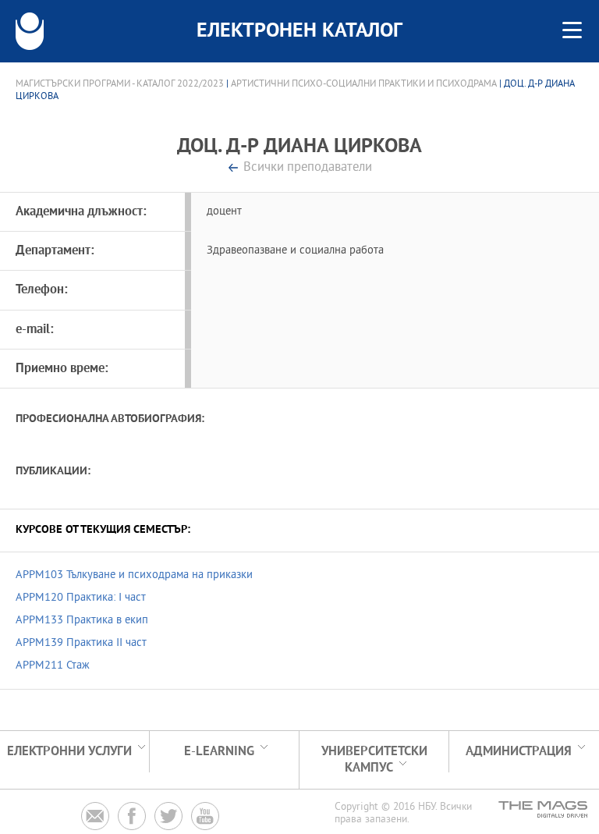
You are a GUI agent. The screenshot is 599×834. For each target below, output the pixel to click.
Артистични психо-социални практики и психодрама (364, 84)
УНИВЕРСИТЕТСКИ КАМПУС (374, 760)
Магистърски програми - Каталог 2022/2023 (120, 84)
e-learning (219, 752)
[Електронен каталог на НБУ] (30, 31)
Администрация (519, 752)
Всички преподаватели (307, 168)
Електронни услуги (69, 752)
